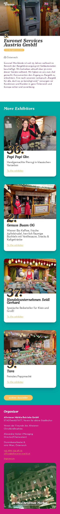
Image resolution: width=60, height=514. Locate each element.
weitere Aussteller (18, 397)
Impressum (9, 458)
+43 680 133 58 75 (13, 450)
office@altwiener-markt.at (17, 454)
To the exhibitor (15, 171)
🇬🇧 (46, 4)
